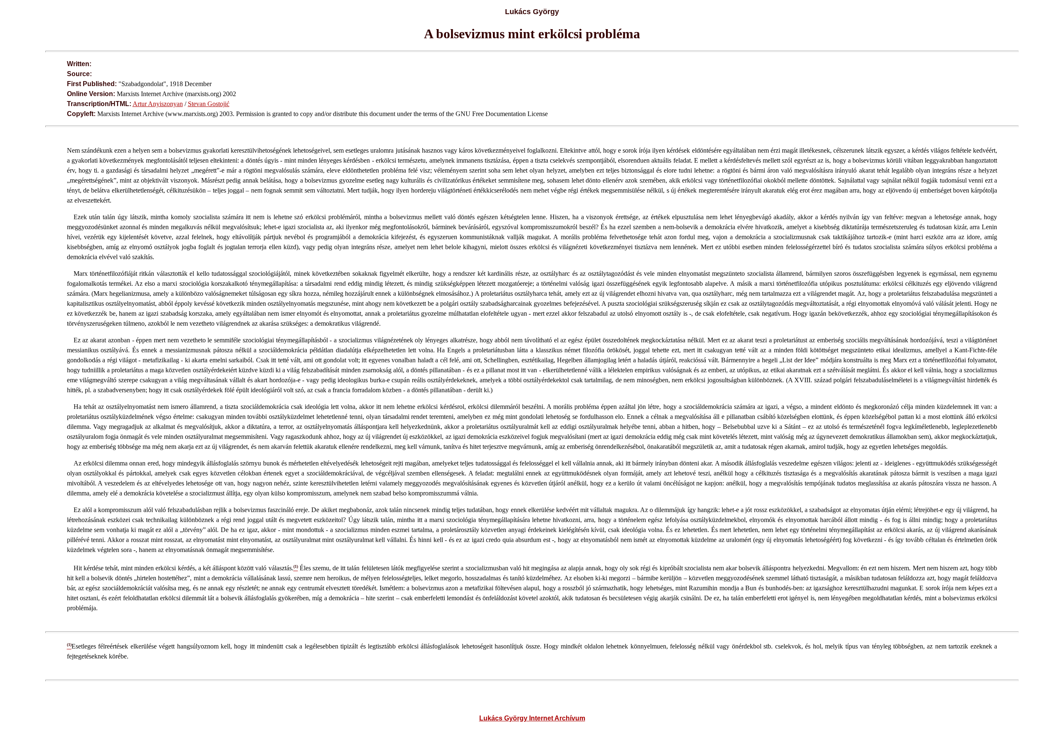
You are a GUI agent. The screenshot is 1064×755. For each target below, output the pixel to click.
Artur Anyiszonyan (158, 103)
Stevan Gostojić (208, 103)
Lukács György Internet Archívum (532, 718)
